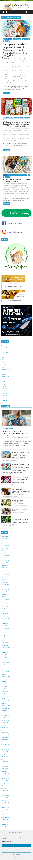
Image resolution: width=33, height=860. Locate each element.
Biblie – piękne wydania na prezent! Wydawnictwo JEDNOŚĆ (16, 180)
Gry (2, 359)
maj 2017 (3, 805)
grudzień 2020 (5, 701)
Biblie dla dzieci (9, 62)
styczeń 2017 (4, 814)
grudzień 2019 (5, 730)
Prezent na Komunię (23, 193)
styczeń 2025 (4, 582)
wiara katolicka (6, 140)
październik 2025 (5, 560)
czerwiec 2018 (5, 773)
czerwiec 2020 (5, 715)
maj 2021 (3, 688)
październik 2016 (5, 822)
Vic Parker (9, 82)
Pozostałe (3, 379)
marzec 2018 (4, 781)
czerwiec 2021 (5, 686)
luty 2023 (3, 638)
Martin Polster (14, 72)
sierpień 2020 (4, 710)
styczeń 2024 (4, 611)
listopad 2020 (4, 703)
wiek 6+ (24, 117)
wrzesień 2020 (5, 708)
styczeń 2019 (4, 756)
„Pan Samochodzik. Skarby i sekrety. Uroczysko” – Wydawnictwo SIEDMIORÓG (21, 491)
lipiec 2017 (4, 800)
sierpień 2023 (4, 623)
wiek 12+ (24, 39)
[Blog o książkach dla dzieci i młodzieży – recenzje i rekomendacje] (3, 12)
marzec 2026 (4, 548)
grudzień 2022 (5, 642)
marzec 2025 (4, 577)
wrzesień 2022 (5, 650)
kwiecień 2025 (5, 575)
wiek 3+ (5, 395)
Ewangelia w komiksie (16, 64)
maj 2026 (3, 543)
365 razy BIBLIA (9, 132)
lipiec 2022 (4, 655)
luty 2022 (3, 667)
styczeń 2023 (4, 640)
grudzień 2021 (5, 672)
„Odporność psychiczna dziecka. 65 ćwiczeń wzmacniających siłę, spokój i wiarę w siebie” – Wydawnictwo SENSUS (21, 480)
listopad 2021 (4, 674)
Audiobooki (4, 347)
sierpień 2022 (4, 652)
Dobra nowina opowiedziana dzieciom (17, 134)
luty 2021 (3, 696)
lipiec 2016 (4, 827)
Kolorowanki (4, 362)
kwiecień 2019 (5, 749)
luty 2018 (3, 783)
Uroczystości (4, 384)
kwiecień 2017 (5, 807)
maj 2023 (3, 630)
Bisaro (21, 62)
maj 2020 (3, 718)
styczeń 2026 (4, 553)
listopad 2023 (4, 616)
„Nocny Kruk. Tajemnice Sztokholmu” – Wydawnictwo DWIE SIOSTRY (16, 433)
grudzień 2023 (5, 613)
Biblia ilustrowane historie (18, 132)
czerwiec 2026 (5, 541)
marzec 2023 (4, 635)
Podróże (3, 374)
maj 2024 (3, 601)
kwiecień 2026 (5, 546)
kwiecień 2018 (5, 778)
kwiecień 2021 (5, 691)
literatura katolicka (19, 70)
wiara (13, 82)
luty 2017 (3, 812)
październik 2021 (5, 676)
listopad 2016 (4, 819)
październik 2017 (5, 793)
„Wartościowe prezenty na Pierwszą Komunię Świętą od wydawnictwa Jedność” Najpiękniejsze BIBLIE (16, 124)
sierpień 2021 (4, 681)
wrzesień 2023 (5, 621)
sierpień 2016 (4, 824)
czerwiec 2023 (5, 628)
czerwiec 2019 (5, 744)
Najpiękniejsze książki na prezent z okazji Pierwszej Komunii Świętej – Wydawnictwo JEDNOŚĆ (16, 50)
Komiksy (5, 39)
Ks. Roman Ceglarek (10, 70)
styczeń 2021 (4, 698)
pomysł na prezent (14, 193)
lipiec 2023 (4, 625)
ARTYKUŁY (4, 345)
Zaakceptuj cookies (17, 845)
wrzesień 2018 (5, 766)
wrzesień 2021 (5, 679)
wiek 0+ (5, 388)
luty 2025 (3, 579)
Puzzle (3, 381)
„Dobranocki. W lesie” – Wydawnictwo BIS (18, 500)
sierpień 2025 (4, 565)
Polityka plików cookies (16, 858)
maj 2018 (3, 776)
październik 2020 (5, 705)
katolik (4, 70)
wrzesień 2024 (5, 592)
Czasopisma (4, 352)
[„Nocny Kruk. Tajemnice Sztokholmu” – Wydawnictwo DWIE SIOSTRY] (16, 411)
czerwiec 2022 (5, 657)
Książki (10, 39)
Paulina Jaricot (24, 78)
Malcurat (8, 72)
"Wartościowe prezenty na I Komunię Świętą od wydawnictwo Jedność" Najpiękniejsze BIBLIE (16, 130)
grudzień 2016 (5, 817)
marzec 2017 (4, 810)
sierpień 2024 (4, 594)
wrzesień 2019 (5, 737)
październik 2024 (5, 589)
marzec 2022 (4, 664)
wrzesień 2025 (5, 562)
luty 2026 (3, 550)
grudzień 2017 (5, 788)
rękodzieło (5, 80)
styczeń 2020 (4, 727)
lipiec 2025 (4, 567)
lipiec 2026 (4, 538)
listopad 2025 (4, 558)
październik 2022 (5, 647)
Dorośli (3, 355)
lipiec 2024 (4, 596)
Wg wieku (3, 386)
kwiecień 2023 (5, 633)
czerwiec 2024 (5, 599)
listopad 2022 (4, 645)
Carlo (27, 62)
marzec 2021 (4, 693)
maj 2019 (3, 747)
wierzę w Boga (13, 140)
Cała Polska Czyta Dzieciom (8, 350)
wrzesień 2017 (5, 795)
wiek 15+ (24, 175)
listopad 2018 (4, 761)
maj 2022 (3, 659)
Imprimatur (8, 68)
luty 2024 (3, 609)
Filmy (2, 357)
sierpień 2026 (4, 536)
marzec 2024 (4, 606)
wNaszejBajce (14, 58)
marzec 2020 (4, 722)
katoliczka (28, 68)
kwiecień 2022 (5, 662)
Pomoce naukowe (5, 376)
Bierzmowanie (16, 62)
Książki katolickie (17, 39)
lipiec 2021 (4, 684)
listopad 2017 (4, 790)
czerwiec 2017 (5, 802)
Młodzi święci (24, 72)
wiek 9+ (7, 41)
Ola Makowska (20, 76)
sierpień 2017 (4, 797)
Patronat (3, 371)
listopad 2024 (4, 587)
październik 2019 (5, 735)
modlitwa (19, 72)
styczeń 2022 (4, 669)
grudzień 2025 (5, 555)
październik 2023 (5, 618)
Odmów (16, 850)
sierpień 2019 (4, 739)
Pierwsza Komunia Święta (8, 138)
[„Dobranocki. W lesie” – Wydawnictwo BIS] (6, 499)
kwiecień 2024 (5, 604)
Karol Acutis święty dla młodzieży (18, 68)
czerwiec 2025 (5, 570)
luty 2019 (3, 754)
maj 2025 (3, 572)
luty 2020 (3, 725)
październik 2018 (5, 764)
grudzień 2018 (5, 759)
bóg (24, 62)
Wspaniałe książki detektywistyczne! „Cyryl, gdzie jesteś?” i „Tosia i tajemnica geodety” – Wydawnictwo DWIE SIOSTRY (20, 521)
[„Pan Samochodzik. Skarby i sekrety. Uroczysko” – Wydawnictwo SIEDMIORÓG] (6, 489)
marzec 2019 (4, 751)
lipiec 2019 (4, 742)
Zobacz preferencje (17, 854)
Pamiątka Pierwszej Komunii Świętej (13, 78)
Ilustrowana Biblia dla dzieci (13, 66)
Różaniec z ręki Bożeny (12, 80)
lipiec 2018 (4, 771)
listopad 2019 (4, 732)
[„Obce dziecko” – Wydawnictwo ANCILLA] (6, 508)
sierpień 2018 (4, 768)
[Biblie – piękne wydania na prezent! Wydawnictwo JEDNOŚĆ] (16, 156)
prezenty (16, 138)
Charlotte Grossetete (7, 64)
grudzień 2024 (5, 584)
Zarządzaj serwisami (6, 841)
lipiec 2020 (4, 713)
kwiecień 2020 (5, 720)
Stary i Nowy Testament (23, 138)
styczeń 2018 (4, 785)
